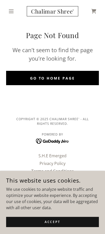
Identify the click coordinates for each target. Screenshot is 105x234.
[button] (13, 11)
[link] (52, 11)
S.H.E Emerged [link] (52, 156)
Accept (52, 222)
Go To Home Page (52, 78)
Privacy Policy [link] (52, 163)
